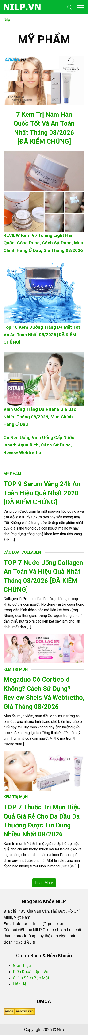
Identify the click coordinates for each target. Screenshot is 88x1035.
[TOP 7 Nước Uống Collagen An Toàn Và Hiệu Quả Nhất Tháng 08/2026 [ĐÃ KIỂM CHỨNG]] (44, 648)
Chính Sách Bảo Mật (31, 978)
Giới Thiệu (22, 965)
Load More (44, 883)
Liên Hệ (19, 984)
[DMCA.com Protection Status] (19, 1011)
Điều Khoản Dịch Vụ (30, 971)
